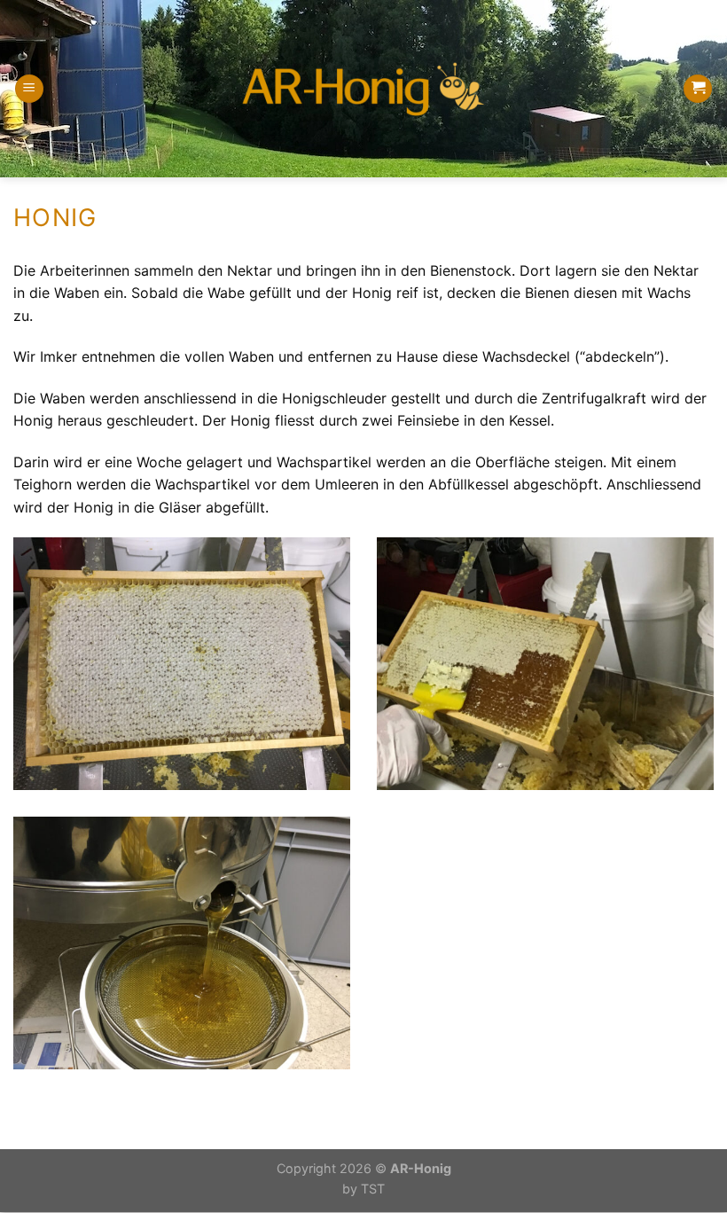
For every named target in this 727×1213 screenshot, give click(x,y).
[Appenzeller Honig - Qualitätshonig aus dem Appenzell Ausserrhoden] (363, 88)
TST (373, 1188)
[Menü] (29, 89)
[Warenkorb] (698, 89)
